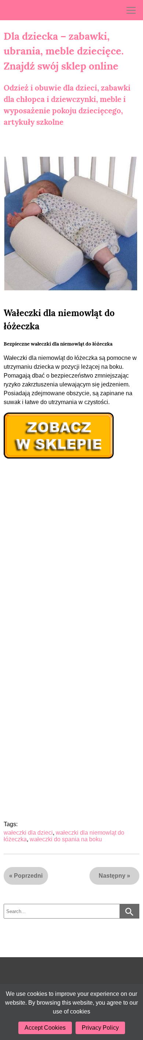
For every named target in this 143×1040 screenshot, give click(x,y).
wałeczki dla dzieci (28, 832)
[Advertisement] (71, 556)
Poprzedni (28, 876)
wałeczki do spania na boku (66, 839)
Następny (112, 876)
